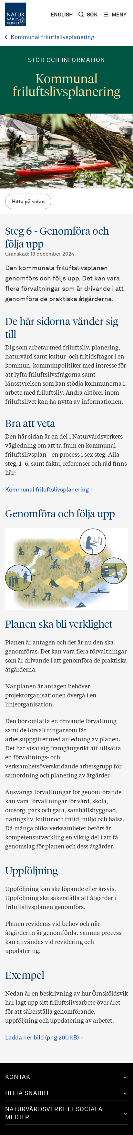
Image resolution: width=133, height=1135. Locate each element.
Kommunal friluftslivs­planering (52, 37)
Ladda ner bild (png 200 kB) (42, 1038)
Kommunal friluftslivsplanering (47, 490)
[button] (66, 1077)
